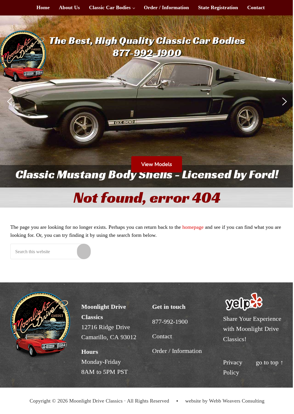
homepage (193, 227)
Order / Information (177, 350)
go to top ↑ (269, 362)
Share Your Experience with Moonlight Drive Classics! (252, 328)
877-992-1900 (170, 321)
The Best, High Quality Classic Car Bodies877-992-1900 (147, 46)
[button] (9, 101)
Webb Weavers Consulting (236, 401)
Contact (162, 336)
